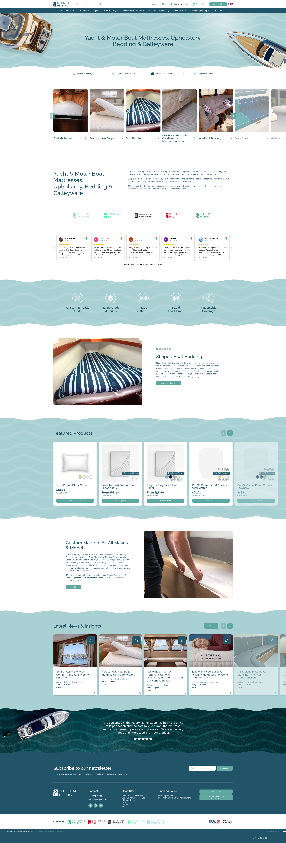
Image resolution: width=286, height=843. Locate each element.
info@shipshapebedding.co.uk (100, 800)
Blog (164, 4)
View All (211, 626)
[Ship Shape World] (77, 822)
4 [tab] (165, 349)
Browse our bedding (168, 383)
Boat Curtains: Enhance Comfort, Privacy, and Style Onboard (74, 637)
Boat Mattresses (67, 10)
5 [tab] (168, 349)
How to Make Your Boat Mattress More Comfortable (120, 636)
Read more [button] (63, 258)
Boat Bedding (110, 10)
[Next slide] (233, 116)
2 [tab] (160, 349)
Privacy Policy (54, 831)
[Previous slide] (52, 116)
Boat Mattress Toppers (89, 10)
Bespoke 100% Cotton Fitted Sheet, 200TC (116, 443)
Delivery (62, 831)
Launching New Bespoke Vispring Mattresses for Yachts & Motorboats (209, 637)
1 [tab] (157, 349)
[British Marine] (215, 822)
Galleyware (179, 10)
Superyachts (220, 10)
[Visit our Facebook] (90, 805)
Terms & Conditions (42, 831)
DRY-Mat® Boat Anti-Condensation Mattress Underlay (146, 10)
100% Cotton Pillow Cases (64, 443)
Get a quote (218, 4)
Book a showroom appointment (216, 797)
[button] (55, 249)
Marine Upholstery (199, 10)
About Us (73, 587)
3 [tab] (162, 349)
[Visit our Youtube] (101, 805)
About (154, 4)
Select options (75, 500)
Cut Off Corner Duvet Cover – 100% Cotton (207, 443)
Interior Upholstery (206, 90)
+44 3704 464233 (95, 796)
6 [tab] (170, 349)
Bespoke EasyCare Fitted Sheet (157, 443)
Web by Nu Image (273, 831)
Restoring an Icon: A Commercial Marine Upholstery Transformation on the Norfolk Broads (165, 637)
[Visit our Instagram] (96, 805)
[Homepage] (62, 4)
